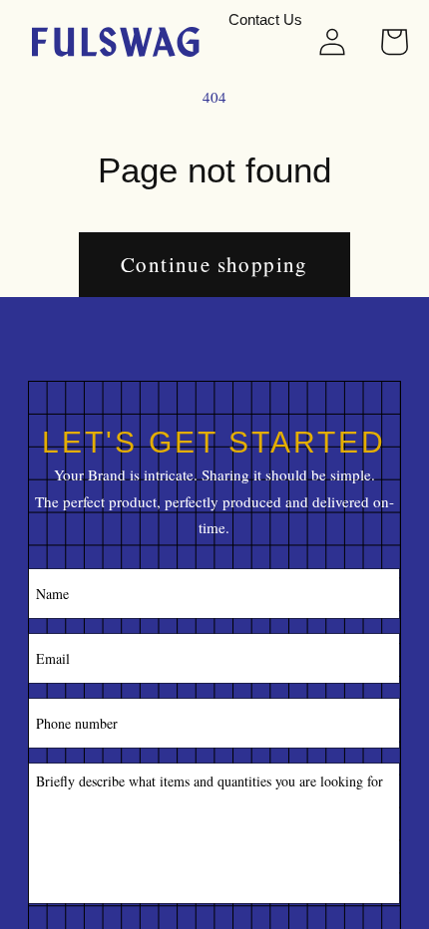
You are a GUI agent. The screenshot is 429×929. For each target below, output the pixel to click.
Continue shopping (214, 264)
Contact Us (265, 20)
